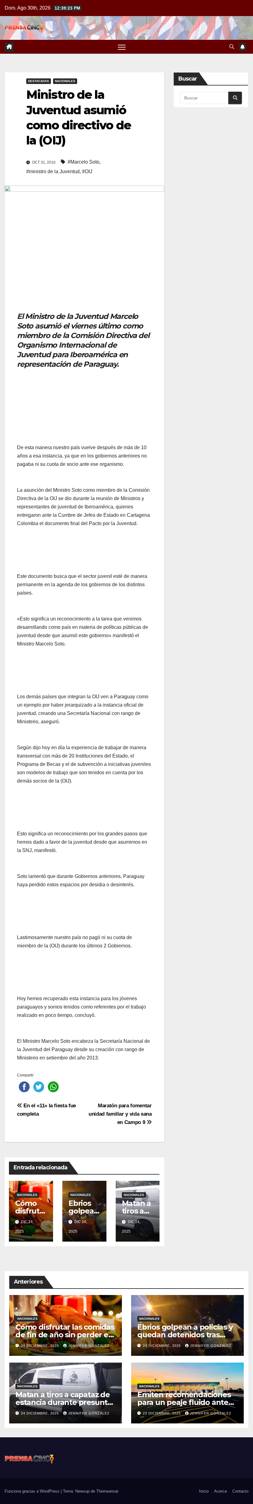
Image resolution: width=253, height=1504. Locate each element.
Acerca (220, 1491)
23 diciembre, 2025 (162, 1413)
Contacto (240, 1491)
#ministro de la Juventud (53, 171)
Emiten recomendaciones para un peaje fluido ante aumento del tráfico (184, 1402)
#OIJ (87, 171)
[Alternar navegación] (121, 47)
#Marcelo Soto (83, 162)
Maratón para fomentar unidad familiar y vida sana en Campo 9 (120, 1113)
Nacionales (65, 81)
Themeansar (107, 1491)
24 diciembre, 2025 (40, 1345)
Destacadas (38, 81)
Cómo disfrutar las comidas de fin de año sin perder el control (64, 1334)
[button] (231, 46)
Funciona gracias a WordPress (33, 1491)
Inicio (204, 1491)
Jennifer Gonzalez (89, 1345)
